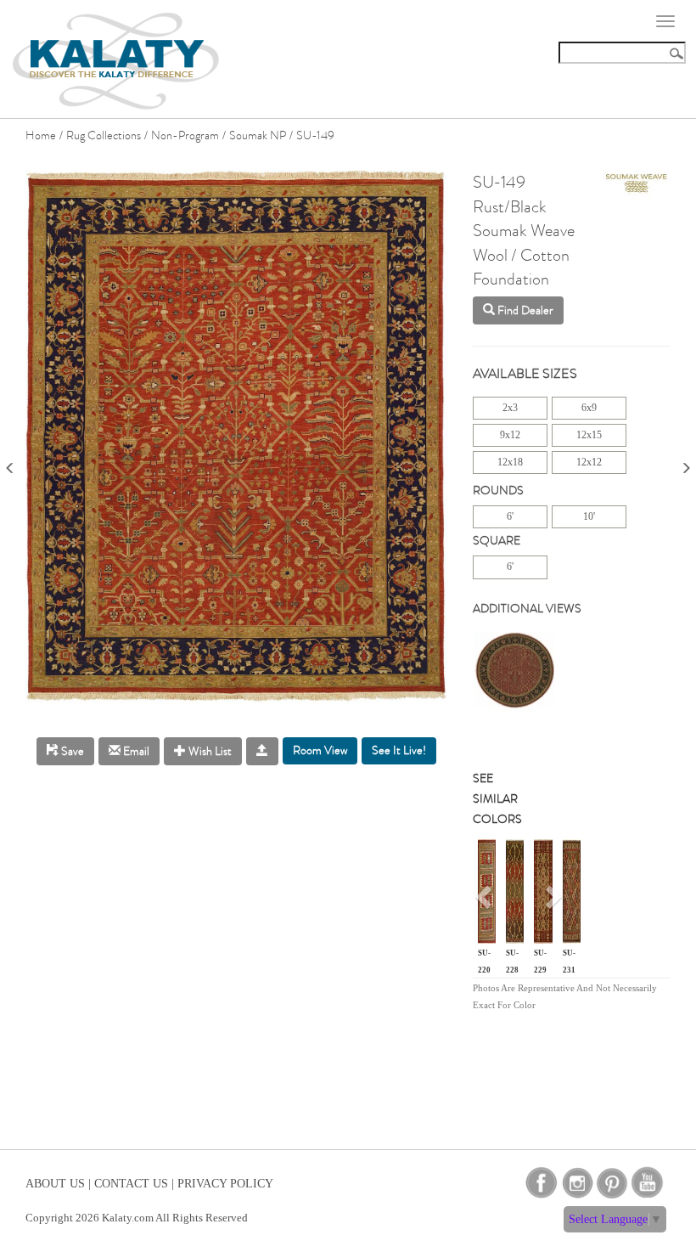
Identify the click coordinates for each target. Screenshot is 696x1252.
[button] (486, 903)
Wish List (209, 751)
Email (135, 751)
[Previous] (10, 462)
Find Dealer (524, 310)
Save (71, 751)
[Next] (686, 462)
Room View (320, 750)
